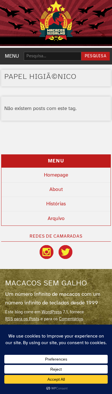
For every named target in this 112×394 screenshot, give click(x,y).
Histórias (56, 204)
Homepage (56, 175)
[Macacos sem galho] (56, 21)
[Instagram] (46, 252)
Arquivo (56, 218)
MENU (12, 56)
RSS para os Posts (22, 319)
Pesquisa (96, 56)
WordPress (52, 312)
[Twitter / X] (65, 252)
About (56, 189)
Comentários (71, 319)
